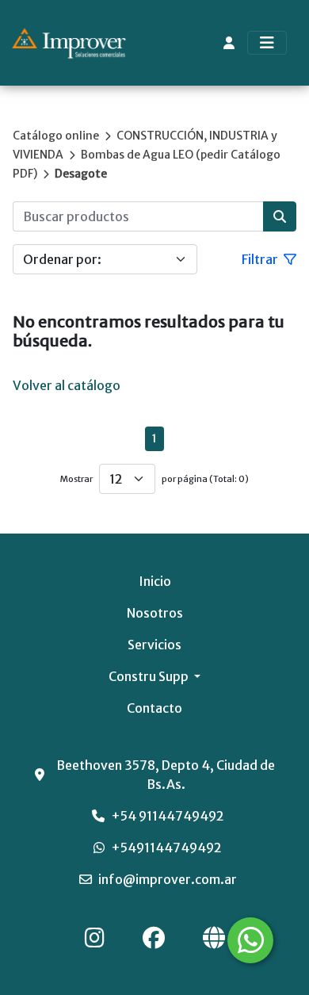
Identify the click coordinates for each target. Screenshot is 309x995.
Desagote (81, 173)
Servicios (154, 644)
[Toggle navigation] (267, 43)
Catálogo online (56, 135)
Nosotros (155, 613)
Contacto (154, 708)
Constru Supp (150, 676)
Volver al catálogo (66, 385)
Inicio (155, 581)
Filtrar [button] (261, 259)
